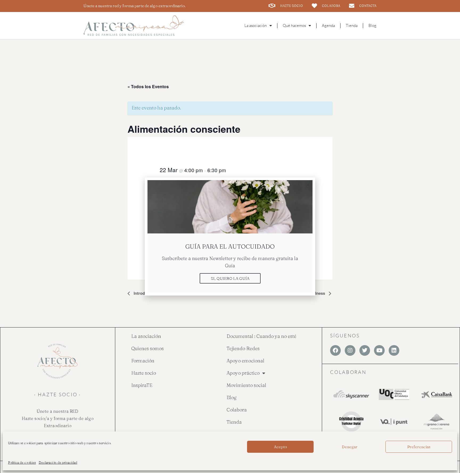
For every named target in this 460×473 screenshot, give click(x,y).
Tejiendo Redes (243, 348)
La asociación (146, 336)
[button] (308, 185)
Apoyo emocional (245, 361)
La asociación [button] (255, 25)
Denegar (350, 446)
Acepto (280, 446)
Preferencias (418, 446)
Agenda (328, 25)
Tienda (352, 25)
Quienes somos (147, 348)
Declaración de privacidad (58, 462)
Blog (372, 25)
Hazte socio (143, 373)
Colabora (237, 410)
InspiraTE (141, 385)
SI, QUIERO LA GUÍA (230, 278)
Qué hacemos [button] (294, 25)
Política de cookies (22, 462)
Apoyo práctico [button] (243, 373)
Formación (142, 361)
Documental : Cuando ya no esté (261, 336)
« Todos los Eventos (148, 86)
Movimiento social (246, 385)
